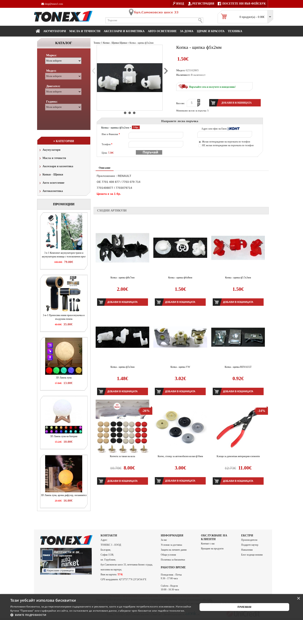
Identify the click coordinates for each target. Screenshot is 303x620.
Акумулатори (54, 31)
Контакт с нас (208, 543)
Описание (104, 167)
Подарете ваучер (249, 544)
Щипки (123, 42)
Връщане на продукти (212, 548)
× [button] (298, 598)
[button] (101, 615)
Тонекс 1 (98, 42)
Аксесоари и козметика (124, 31)
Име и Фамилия (111, 134)
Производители (249, 539)
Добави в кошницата (122, 302)
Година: (52, 101)
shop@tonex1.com (53, 3)
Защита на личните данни (174, 549)
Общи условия (168, 554)
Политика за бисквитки (173, 559)
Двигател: (53, 86)
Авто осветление (162, 31)
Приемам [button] (244, 607)
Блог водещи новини (252, 554)
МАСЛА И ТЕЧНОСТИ (84, 31)
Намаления (247, 549)
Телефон (107, 144)
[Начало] (38, 31)
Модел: (51, 70)
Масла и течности (54, 158)
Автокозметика (52, 191)
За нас (164, 539)
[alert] (151, 607)
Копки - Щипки (52, 174)
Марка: (51, 55)
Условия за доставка (171, 544)
